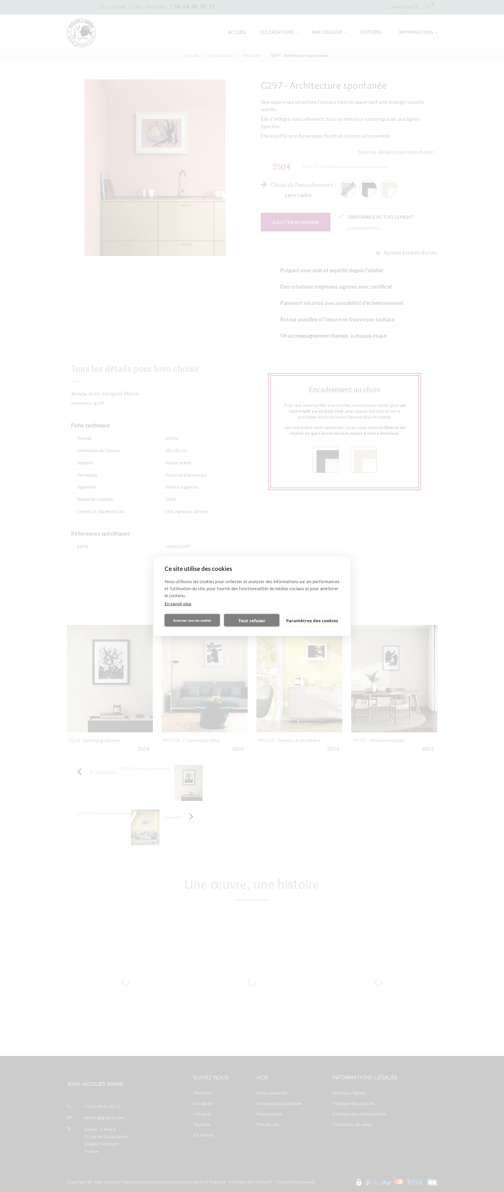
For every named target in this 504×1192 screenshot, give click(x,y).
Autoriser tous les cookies (192, 620)
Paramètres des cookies (312, 620)
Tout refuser (251, 620)
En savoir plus (177, 603)
